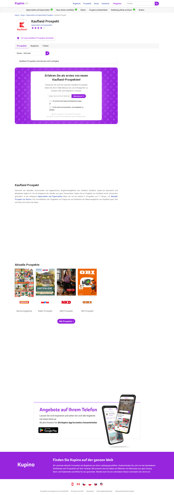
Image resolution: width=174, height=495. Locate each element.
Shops (96, 3)
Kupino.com (101, 484)
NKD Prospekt (66, 291)
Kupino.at (72, 484)
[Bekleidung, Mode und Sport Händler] (123, 10)
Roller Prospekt (45, 291)
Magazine (117, 3)
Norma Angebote (24, 291)
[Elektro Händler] (83, 10)
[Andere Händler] (141, 10)
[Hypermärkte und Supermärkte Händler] (39, 10)
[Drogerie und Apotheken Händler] (98, 10)
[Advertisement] (66, 153)
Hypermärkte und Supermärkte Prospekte (39, 15)
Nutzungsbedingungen (104, 491)
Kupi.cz (84, 484)
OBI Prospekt (87, 291)
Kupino (17, 15)
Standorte (105, 3)
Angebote (76, 3)
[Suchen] (157, 3)
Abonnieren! (78, 96)
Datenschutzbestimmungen (124, 491)
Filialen (46, 46)
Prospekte (87, 3)
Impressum (90, 491)
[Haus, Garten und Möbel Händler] (66, 10)
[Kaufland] (22, 26)
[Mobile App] (48, 430)
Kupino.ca (78, 484)
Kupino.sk (96, 484)
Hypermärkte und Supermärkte (41, 25)
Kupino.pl (90, 484)
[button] (32, 27)
